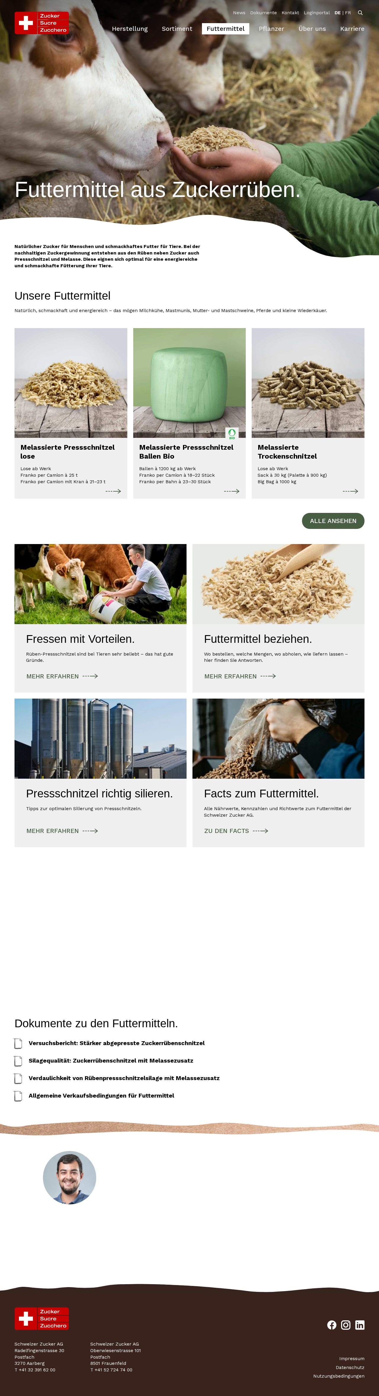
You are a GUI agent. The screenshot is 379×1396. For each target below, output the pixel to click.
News (239, 12)
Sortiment (177, 28)
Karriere (352, 28)
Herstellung (130, 28)
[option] (338, 12)
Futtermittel (226, 28)
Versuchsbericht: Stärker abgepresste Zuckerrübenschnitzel (117, 1043)
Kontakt (290, 12)
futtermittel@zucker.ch (70, 1242)
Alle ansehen (333, 520)
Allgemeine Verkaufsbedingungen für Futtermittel (101, 1095)
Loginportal (317, 12)
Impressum (351, 1358)
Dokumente (263, 12)
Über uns (312, 28)
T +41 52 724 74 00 (111, 1370)
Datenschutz (350, 1367)
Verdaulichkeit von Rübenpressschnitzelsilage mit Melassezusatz (124, 1078)
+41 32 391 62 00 (69, 1250)
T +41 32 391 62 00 (35, 1370)
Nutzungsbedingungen (338, 1376)
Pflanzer (271, 28)
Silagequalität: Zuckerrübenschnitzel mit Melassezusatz (111, 1060)
